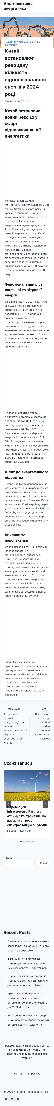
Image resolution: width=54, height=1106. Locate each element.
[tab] (21, 841)
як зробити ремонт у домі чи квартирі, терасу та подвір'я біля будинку (27, 1053)
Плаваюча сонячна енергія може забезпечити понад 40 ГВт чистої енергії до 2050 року (28, 946)
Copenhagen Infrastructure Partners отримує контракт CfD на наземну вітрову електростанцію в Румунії (27, 816)
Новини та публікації (16, 42)
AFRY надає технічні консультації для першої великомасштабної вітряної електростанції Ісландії (15, 726)
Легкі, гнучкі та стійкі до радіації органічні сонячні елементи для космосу (41, 724)
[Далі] (45, 804)
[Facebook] (6, 1098)
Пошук (8, 857)
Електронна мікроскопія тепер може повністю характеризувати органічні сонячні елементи (28, 1020)
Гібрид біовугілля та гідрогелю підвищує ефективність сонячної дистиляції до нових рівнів (28, 981)
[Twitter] (12, 1098)
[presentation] (27, 785)
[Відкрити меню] (47, 6)
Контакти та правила (27, 1073)
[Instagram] (17, 1098)
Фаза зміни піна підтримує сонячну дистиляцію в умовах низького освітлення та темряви (28, 963)
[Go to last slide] (8, 804)
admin (11, 101)
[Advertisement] (27, 169)
